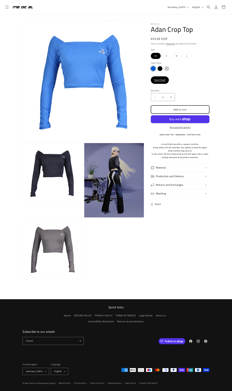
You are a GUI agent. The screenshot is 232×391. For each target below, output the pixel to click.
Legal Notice (146, 315)
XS (155, 55)
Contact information (148, 383)
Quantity (155, 90)
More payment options (180, 127)
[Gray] (166, 68)
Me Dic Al (34, 383)
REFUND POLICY (83, 315)
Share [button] (158, 204)
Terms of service (97, 383)
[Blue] (153, 68)
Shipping (170, 43)
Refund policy (65, 383)
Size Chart (159, 80)
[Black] (160, 68)
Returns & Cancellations (130, 321)
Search (67, 315)
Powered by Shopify (47, 383)
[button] (7, 7)
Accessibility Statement (101, 321)
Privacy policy (80, 383)
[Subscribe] (80, 341)
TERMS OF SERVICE (126, 315)
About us (161, 315)
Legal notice (130, 383)
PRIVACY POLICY (103, 315)
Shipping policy (115, 383)
